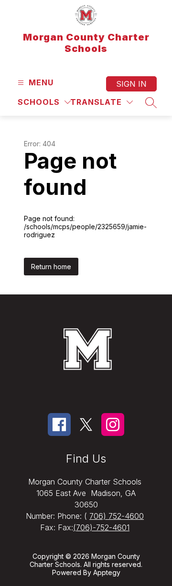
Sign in (131, 84)
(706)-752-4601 (101, 527)
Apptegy (106, 572)
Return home (51, 267)
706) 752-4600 (116, 516)
